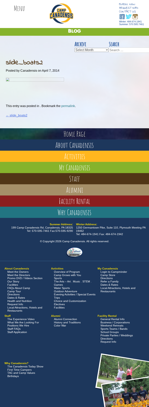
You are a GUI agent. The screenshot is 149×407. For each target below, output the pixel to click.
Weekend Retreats (111, 325)
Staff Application (17, 332)
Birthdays (13, 376)
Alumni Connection (65, 319)
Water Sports (62, 288)
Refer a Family (109, 281)
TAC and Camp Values (21, 372)
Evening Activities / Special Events (74, 294)
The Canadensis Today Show (25, 366)
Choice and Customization (70, 300)
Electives (59, 304)
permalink (68, 106)
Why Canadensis (74, 212)
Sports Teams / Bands (113, 328)
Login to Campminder (113, 271)
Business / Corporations (115, 322)
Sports (58, 278)
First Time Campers (19, 369)
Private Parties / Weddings (116, 335)
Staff (74, 179)
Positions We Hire (18, 325)
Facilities (12, 284)
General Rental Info (112, 319)
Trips (57, 297)
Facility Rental (74, 201)
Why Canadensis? (16, 363)
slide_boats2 (16, 115)
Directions (13, 294)
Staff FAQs (14, 328)
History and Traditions (67, 322)
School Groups (109, 332)
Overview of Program (67, 271)
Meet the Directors (18, 275)
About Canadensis (74, 145)
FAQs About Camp (18, 288)
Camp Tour (14, 291)
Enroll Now (127, 4)
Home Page (74, 134)
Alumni (74, 190)
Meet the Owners (18, 271)
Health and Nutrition (19, 300)
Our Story (13, 281)
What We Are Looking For (23, 322)
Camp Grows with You (67, 275)
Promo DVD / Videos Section (24, 278)
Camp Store (107, 275)
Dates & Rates (16, 297)
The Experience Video (21, 319)
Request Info (128, 8)
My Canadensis (74, 167)
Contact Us (127, 11)
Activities (74, 156)
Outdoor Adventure (65, 291)
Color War (60, 325)
